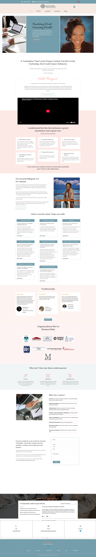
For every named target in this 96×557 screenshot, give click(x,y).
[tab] (30, 506)
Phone (54, 444)
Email (54, 449)
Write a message (56, 453)
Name (54, 439)
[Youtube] (79, 1)
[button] (39, 11)
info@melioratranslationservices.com (27, 460)
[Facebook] (81, 1)
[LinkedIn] (77, 1)
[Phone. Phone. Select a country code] (55, 446)
